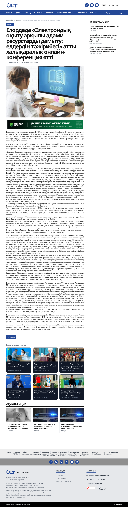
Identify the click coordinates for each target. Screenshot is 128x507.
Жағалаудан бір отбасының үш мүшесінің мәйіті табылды (71, 426)
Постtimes (108, 454)
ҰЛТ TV (15, 454)
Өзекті (82, 456)
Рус (117, 5)
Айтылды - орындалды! (67, 456)
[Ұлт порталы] (12, 5)
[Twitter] (66, 462)
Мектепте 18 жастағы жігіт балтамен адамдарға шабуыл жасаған (45, 426)
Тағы (92, 13)
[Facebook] (92, 5)
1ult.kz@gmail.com (102, 475)
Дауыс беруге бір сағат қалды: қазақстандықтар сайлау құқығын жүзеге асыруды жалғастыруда (103, 49)
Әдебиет (49, 13)
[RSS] (77, 462)
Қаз (104, 5)
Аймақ (28, 13)
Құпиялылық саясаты (64, 481)
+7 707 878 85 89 (98, 479)
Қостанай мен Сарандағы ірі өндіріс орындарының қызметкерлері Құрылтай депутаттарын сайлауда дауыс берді (103, 38)
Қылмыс (85, 454)
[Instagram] (87, 5)
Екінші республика (65, 13)
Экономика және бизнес (69, 454)
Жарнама (59, 475)
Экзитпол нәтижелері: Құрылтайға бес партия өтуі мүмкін (104, 27)
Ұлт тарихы (82, 13)
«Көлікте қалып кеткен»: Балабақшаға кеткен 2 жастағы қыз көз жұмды (18, 426)
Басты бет (10, 20)
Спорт (104, 452)
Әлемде (18, 20)
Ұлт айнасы (96, 454)
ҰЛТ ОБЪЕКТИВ (49, 456)
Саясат (9, 13)
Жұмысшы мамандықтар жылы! (34, 454)
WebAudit (98, 484)
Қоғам (18, 13)
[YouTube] (97, 5)
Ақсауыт (53, 454)
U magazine (113, 452)
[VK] (61, 462)
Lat (113, 5)
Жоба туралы (61, 478)
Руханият (38, 13)
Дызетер (95, 452)
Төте (108, 5)
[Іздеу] (121, 13)
